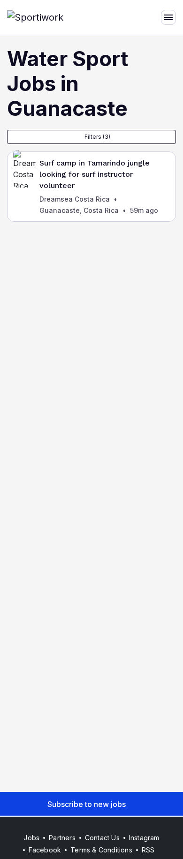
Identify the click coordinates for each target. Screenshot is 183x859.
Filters (97, 136)
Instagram (144, 838)
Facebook (45, 850)
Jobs (31, 838)
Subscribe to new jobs (86, 804)
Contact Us (102, 838)
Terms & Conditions (101, 850)
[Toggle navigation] (168, 17)
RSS (148, 850)
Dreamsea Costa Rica (74, 199)
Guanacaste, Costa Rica (79, 210)
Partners (62, 838)
